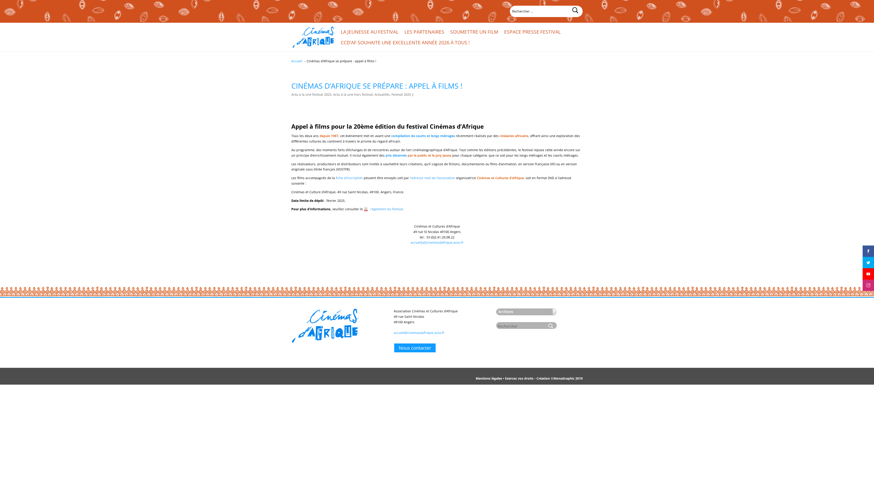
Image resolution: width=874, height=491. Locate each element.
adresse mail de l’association (433, 178)
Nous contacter (415, 348)
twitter (868, 259)
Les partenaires (424, 32)
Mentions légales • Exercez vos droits (505, 378)
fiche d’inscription (349, 178)
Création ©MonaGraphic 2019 (559, 378)
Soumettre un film (474, 32)
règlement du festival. (387, 209)
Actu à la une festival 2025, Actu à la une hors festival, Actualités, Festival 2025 (351, 94)
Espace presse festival (532, 32)
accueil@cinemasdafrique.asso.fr (419, 333)
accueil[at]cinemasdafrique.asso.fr (437, 242)
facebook (868, 247)
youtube (868, 270)
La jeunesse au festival (370, 32)
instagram (868, 281)
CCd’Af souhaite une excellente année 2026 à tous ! (405, 43)
